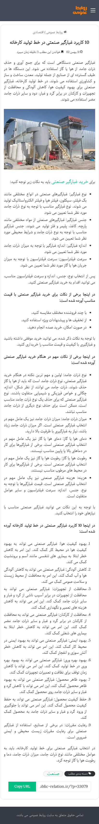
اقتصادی (38, 32)
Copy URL (22, 786)
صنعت (53, 773)
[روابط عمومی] (80, 10)
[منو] (93, 12)
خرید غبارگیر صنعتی (69, 182)
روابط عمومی (55, 32)
